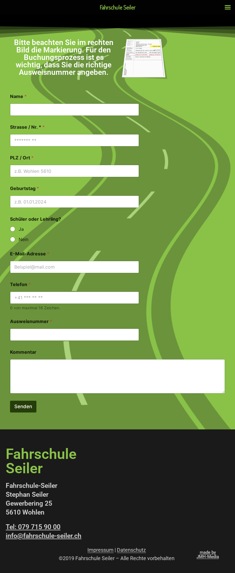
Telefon (20, 284)
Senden (23, 406)
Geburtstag (24, 188)
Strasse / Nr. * (27, 127)
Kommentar (23, 352)
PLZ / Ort (22, 158)
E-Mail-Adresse (29, 254)
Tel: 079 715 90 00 (33, 527)
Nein (23, 239)
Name (18, 96)
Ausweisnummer (31, 321)
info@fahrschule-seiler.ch (43, 536)
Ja (21, 229)
